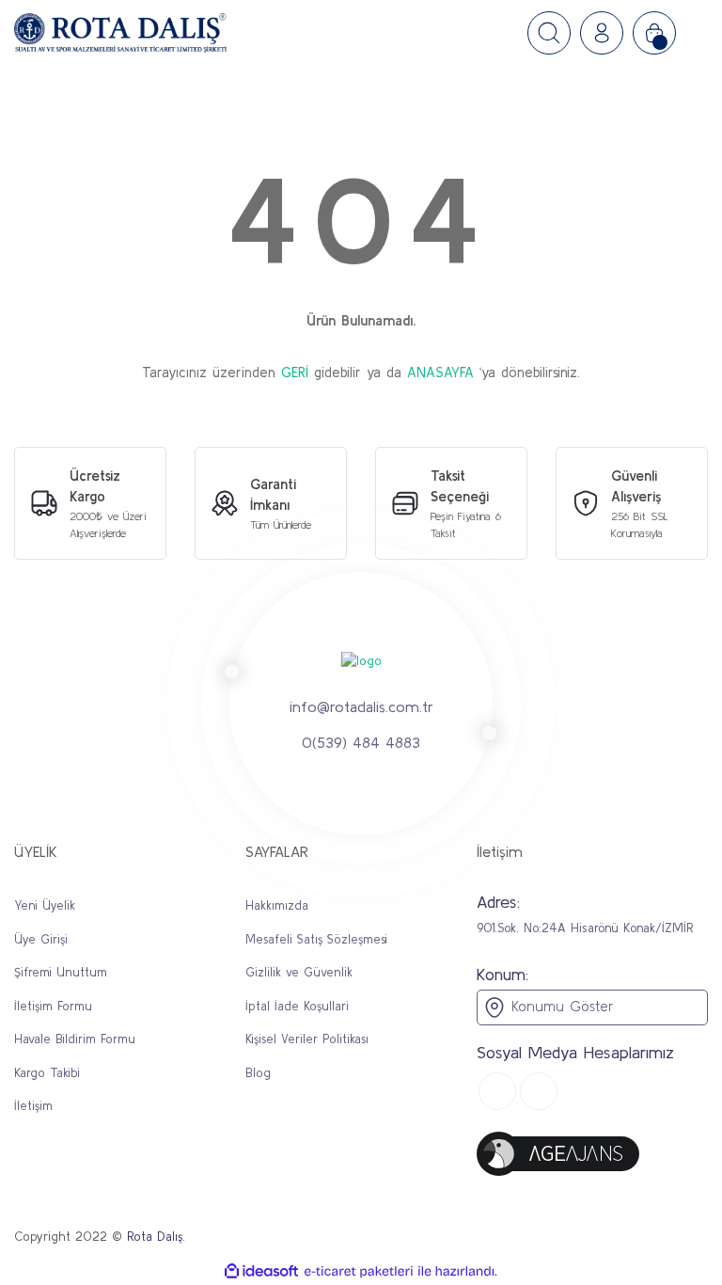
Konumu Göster (559, 1006)
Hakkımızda (276, 905)
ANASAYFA (440, 372)
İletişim (33, 1106)
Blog (258, 1073)
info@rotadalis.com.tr (361, 705)
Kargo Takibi (47, 1073)
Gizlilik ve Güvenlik (299, 972)
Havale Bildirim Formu (74, 1039)
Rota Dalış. (156, 1236)
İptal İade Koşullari (297, 1006)
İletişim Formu (53, 1006)
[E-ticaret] (359, 1271)
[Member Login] (601, 33)
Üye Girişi (41, 939)
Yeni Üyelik (44, 905)
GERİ (294, 372)
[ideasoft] (261, 1271)
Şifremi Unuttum (60, 972)
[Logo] (120, 33)
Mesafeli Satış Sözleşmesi (316, 939)
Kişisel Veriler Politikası (307, 1039)
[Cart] (654, 33)
